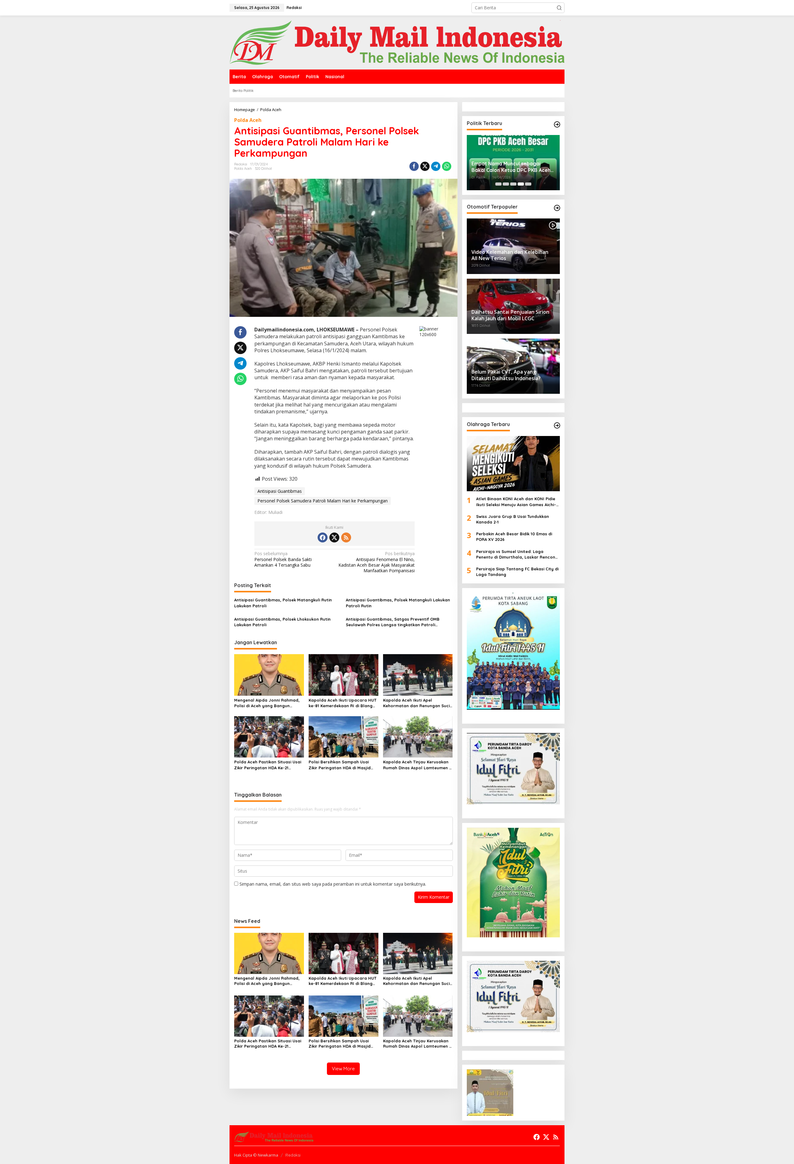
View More (343, 1069)
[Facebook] (323, 537)
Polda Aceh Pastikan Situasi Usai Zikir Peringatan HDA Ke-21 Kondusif (267, 764)
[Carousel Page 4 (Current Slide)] (521, 184)
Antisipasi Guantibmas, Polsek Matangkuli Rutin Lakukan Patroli (283, 602)
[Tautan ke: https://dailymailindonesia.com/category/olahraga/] (557, 425)
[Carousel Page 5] (528, 184)
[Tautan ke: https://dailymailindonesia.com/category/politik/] (557, 124)
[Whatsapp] (446, 166)
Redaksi (293, 1155)
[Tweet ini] (425, 166)
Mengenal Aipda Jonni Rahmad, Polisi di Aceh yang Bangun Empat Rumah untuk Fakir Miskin (267, 703)
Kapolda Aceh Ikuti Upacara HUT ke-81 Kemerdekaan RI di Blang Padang (343, 703)
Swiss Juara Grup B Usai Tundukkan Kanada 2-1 (512, 519)
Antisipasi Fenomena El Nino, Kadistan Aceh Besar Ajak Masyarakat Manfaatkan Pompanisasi (376, 562)
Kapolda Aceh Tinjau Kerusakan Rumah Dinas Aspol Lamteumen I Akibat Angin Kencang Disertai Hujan (416, 764)
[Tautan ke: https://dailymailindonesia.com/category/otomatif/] (557, 208)
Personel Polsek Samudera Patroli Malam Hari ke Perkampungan (322, 501)
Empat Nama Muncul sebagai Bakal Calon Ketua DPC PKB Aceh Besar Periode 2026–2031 (511, 166)
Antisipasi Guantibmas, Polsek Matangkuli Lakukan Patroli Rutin (398, 602)
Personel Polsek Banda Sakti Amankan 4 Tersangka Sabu (283, 559)
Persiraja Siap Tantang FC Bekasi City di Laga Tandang (517, 571)
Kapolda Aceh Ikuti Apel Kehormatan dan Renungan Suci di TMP (416, 703)
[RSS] (346, 537)
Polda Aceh (247, 120)
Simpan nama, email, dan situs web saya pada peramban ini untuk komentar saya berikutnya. (332, 884)
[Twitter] (334, 537)
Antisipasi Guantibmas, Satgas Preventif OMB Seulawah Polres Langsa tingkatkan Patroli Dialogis (392, 622)
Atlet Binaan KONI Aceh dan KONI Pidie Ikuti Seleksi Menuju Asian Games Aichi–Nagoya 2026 (516, 501)
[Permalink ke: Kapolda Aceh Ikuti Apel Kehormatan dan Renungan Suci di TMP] (418, 674)
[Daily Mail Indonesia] (397, 42)
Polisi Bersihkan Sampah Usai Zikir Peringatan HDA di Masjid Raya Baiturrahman (340, 764)
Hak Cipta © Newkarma (256, 1155)
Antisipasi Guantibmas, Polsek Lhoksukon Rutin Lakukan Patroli (282, 622)
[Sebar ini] (414, 166)
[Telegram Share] (435, 166)
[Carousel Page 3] (513, 184)
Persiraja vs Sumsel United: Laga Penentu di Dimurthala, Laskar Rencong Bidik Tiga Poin (517, 554)
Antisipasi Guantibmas (279, 491)
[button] (559, 7)
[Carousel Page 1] (498, 184)
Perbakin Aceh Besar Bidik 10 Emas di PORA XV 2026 (514, 536)
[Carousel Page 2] (506, 184)
